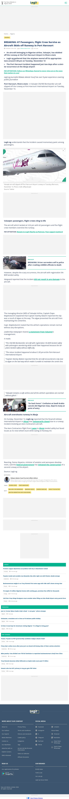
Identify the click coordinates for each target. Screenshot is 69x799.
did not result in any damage (47, 279)
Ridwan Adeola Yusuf (25, 48)
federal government (25, 464)
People (5, 586)
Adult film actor (54, 489)
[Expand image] (64, 149)
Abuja (26, 421)
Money (3, 663)
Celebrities (6, 579)
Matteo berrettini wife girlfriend (19, 492)
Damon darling (42, 489)
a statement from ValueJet (41, 331)
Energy (5, 593)
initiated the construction (49, 464)
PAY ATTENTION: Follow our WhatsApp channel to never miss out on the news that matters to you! (33, 72)
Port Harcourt (23, 485)
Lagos (34, 428)
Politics (3, 641)
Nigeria (12, 34)
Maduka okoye (29, 489)
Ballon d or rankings (16, 489)
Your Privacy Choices (36, 798)
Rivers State (13, 485)
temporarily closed (41, 421)
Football (6, 571)
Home (6, 34)
